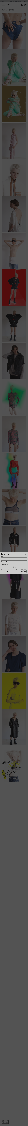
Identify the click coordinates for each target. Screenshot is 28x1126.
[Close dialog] (26, 554)
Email (2, 556)
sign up (14, 567)
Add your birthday (4, 561)
